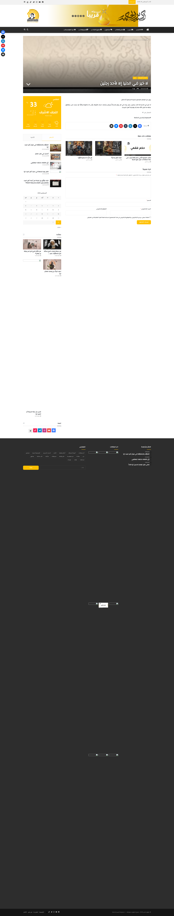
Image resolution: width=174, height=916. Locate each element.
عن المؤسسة (69, 30)
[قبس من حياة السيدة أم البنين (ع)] (32, 334)
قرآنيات (47, 456)
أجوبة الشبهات (72, 453)
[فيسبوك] (140, 126)
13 (36, 210)
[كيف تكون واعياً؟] (108, 148)
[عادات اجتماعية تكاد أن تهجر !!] (103, 526)
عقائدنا (78, 456)
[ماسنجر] (116, 126)
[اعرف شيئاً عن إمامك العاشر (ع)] (52, 264)
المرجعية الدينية (36, 453)
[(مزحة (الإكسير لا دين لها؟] (113, 829)
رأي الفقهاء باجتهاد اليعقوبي (40, 162)
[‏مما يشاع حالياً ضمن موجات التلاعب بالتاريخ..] (113, 526)
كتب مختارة (39, 456)
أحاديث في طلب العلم (42, 153)
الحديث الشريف (134, 40)
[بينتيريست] (121, 126)
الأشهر (51, 137)
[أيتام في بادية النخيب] (113, 678)
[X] (135, 126)
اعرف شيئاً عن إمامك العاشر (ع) (53, 272)
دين (130, 30)
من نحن (30, 912)
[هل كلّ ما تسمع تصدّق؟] (79, 148)
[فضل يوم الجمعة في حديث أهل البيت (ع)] (55, 174)
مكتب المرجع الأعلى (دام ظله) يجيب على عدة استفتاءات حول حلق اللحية (138, 158)
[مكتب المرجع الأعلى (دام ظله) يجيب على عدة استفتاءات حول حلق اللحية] (138, 148)
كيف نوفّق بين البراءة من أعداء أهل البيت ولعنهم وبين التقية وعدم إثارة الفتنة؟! (36, 181)
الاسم (149, 200)
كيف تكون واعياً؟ (116, 157)
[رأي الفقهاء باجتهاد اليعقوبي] (55, 165)
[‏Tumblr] (126, 126)
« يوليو (59, 227)
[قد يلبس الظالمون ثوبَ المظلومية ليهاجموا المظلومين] (93, 678)
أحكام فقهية (62, 453)
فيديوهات (83, 30)
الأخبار (139, 30)
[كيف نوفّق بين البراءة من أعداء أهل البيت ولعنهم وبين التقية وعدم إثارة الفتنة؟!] (55, 183)
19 (42, 214)
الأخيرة (32, 137)
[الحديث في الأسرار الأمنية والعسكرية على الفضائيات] (93, 829)
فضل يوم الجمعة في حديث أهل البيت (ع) (36, 171)
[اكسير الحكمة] (87, 16)
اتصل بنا (36, 912)
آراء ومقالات (81, 453)
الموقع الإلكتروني (101, 209)
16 (58, 214)
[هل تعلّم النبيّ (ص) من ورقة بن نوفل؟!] (32, 244)
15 (25, 210)
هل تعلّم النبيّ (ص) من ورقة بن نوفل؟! (32, 252)
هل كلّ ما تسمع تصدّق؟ (85, 157)
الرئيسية (144, 40)
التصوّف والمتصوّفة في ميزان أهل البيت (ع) (36, 146)
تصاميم (28, 453)
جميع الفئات (96, 30)
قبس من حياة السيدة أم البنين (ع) (33, 412)
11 (47, 210)
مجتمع (108, 30)
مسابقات (82, 460)
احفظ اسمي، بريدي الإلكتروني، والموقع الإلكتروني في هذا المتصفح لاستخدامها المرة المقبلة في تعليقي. (118, 217)
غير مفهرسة (70, 456)
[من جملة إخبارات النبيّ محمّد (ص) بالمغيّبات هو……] (52, 244)
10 (53, 210)
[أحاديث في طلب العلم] (55, 156)
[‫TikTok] (35, 430)
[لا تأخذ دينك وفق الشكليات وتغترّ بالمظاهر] (103, 829)
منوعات (69, 460)
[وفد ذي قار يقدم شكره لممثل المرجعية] (93, 526)
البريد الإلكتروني (146, 209)
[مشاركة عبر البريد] (111, 126)
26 (42, 218)
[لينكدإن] (130, 126)
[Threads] (27, 2)
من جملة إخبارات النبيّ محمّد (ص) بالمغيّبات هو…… (52, 252)
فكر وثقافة (119, 30)
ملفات (75, 460)
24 (53, 218)
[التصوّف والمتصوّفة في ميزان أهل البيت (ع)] (55, 147)
